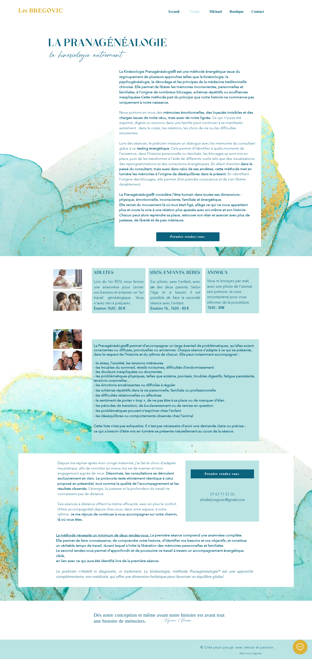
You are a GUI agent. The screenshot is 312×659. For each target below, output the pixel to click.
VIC (57, 10)
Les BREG (32, 10)
